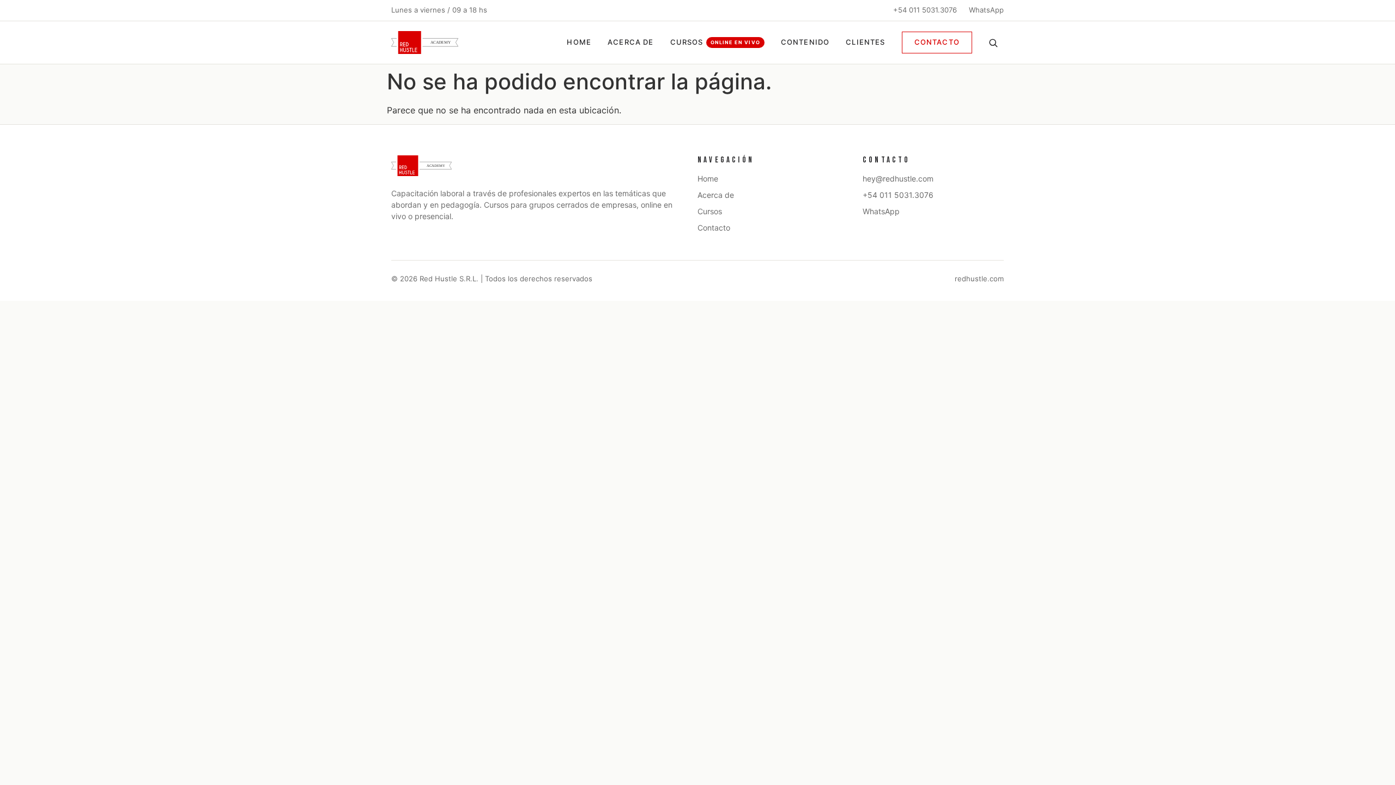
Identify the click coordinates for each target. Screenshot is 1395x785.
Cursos (715, 42)
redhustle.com (979, 278)
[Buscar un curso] (993, 42)
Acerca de (631, 42)
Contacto (937, 42)
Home (579, 42)
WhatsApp (986, 9)
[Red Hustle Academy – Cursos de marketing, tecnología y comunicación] (424, 42)
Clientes (865, 42)
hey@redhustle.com (898, 178)
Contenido (805, 42)
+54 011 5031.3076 (925, 9)
